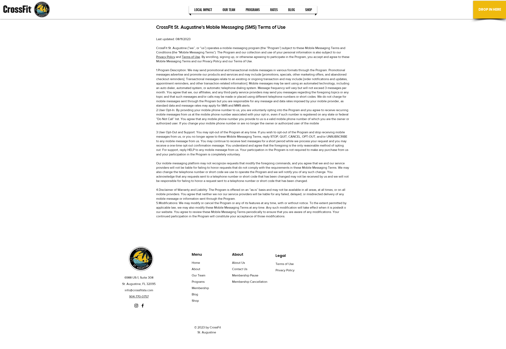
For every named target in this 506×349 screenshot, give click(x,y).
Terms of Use (191, 57)
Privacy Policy (165, 57)
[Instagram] (136, 305)
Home (196, 262)
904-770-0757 (139, 296)
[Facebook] (142, 305)
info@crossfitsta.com (139, 290)
